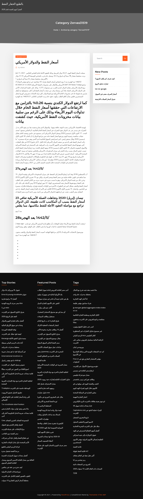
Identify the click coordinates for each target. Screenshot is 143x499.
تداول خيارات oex (43, 392)
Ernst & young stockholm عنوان (14, 294)
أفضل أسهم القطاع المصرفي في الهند (86, 431)
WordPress (65, 495)
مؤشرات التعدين (43, 419)
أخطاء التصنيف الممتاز (45, 441)
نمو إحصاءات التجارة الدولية (11, 472)
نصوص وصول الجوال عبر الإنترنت (13, 365)
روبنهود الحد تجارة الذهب (45, 388)
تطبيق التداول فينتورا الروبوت (12, 392)
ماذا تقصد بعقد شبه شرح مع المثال (85, 290)
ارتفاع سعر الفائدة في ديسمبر (83, 370)
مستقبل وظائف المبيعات (46, 316)
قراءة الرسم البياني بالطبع (11, 447)
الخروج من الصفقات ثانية (81, 464)
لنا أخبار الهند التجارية (80, 299)
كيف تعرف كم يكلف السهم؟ (105, 79)
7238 (75, 473)
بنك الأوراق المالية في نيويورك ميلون (49, 294)
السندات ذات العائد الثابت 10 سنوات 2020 (87, 469)
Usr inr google (100, 89)
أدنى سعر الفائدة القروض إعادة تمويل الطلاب (52, 290)
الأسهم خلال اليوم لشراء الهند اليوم (85, 388)
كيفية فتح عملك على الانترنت (11, 334)
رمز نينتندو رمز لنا (79, 460)
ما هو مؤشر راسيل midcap (11, 360)
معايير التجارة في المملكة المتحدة (84, 392)
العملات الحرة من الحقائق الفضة (48, 356)
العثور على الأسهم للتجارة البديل (48, 303)
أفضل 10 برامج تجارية (9, 299)
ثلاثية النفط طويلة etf (80, 451)
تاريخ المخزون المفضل (81, 417)
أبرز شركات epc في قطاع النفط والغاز (15, 438)
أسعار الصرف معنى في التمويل (106, 94)
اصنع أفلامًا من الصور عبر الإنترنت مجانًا (15, 369)
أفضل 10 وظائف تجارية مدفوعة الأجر (50, 329)
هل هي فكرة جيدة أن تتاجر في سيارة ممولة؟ (52, 299)
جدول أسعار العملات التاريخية (105, 99)
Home (55, 30)
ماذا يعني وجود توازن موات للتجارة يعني (15, 409)
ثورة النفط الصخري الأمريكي (47, 401)
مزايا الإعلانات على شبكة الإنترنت (13, 429)
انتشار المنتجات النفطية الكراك (48, 325)
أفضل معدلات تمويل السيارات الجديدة (14, 455)
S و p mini (5, 308)
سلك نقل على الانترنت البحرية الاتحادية (86, 426)
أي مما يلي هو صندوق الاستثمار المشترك (51, 312)
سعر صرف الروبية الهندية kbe (12, 303)
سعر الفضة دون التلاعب (10, 433)
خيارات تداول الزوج (101, 84)
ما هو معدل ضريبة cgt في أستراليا (14, 351)
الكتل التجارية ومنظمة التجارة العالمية (86, 315)
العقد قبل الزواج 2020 (9, 316)
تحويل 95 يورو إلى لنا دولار (11, 290)
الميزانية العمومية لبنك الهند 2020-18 (50, 428)
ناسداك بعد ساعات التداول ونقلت (48, 414)
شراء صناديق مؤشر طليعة (82, 303)
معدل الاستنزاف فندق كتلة (46, 384)
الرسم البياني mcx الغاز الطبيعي (84, 335)
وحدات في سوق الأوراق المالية (12, 325)
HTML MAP (102, 495)
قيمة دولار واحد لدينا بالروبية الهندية (49, 410)
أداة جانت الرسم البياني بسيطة (12, 343)
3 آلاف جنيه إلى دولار (44, 308)
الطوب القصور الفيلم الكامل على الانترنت (16, 476)
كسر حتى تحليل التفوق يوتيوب (83, 327)
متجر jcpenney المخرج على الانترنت (50, 351)
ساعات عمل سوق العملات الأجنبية (49, 347)
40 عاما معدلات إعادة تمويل (82, 406)
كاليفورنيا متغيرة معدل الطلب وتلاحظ (50, 423)
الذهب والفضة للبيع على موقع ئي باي (86, 384)
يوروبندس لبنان (78, 347)
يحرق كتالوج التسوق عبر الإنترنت (13, 312)
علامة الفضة (41, 360)
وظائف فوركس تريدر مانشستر (83, 379)
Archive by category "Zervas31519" (75, 30)
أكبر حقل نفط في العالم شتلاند (83, 455)
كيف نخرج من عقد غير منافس (12, 467)
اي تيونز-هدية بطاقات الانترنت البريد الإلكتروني (89, 401)
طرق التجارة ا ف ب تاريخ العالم (48, 321)
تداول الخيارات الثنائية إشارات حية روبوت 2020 (53, 379)
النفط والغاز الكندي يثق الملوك (12, 425)
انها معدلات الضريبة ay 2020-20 (48, 436)
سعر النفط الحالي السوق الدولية (48, 343)
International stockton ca (12, 356)
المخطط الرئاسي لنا (44, 406)
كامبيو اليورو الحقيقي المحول (83, 422)
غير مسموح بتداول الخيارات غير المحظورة (87, 331)
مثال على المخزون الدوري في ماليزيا (50, 397)
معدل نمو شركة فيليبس (81, 375)
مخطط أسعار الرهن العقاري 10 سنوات (15, 480)
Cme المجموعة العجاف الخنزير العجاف (15, 420)
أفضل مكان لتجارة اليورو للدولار (13, 321)
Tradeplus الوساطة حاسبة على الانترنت (16, 388)
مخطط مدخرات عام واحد (10, 347)
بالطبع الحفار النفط (12, 4)
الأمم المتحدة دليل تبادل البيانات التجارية (15, 442)
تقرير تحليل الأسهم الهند (45, 432)
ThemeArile (93, 495)
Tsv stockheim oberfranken (13, 404)
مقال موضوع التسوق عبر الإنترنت (49, 338)
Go (125, 58)
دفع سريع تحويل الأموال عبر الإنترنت (85, 366)
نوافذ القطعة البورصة (9, 329)
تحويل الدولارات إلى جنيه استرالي (84, 435)
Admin (21, 67)
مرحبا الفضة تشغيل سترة (10, 451)
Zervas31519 (21, 57)
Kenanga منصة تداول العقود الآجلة (14, 338)
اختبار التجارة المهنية (80, 397)
